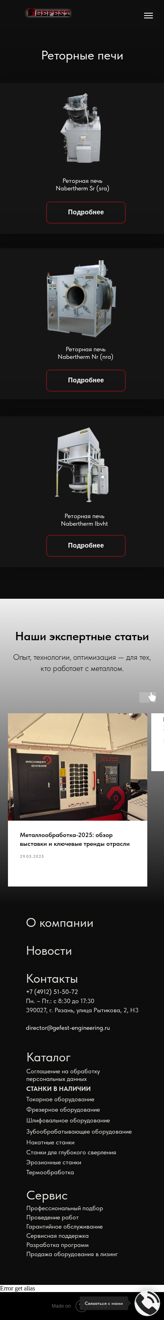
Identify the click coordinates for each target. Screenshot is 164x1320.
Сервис (47, 1195)
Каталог (48, 1057)
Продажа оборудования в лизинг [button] (72, 1254)
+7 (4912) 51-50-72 (52, 991)
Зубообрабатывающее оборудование (79, 1131)
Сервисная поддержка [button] (57, 1235)
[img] (48, 13)
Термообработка (50, 1172)
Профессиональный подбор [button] (64, 1208)
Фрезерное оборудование (63, 1109)
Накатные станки (50, 1142)
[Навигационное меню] (148, 15)
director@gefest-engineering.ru (68, 1027)
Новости (49, 950)
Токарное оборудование (60, 1099)
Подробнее (86, 212)
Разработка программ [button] (57, 1245)
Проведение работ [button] (52, 1217)
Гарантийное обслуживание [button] (64, 1226)
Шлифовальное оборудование (68, 1120)
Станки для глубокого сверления (71, 1152)
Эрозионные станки (53, 1162)
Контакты (52, 978)
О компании (60, 922)
